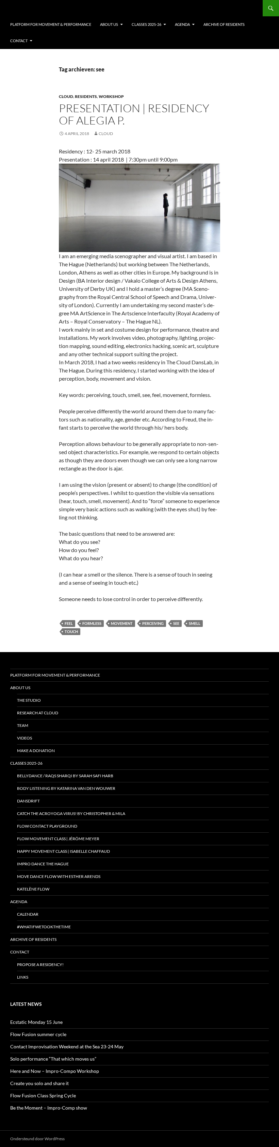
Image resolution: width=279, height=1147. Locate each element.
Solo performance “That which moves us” (53, 1059)
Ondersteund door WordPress (37, 1138)
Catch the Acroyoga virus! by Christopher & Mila (71, 813)
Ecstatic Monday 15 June (36, 1022)
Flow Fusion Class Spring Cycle (43, 1095)
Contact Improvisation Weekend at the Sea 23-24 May (67, 1046)
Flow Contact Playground (47, 826)
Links (22, 977)
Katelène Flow (33, 889)
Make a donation (36, 750)
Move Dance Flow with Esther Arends (58, 876)
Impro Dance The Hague (43, 863)
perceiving (153, 623)
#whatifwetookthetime (44, 926)
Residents (86, 96)
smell (194, 623)
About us (109, 24)
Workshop (111, 96)
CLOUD (66, 96)
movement (122, 623)
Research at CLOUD (37, 712)
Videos (24, 738)
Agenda (182, 24)
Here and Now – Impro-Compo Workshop (54, 1071)
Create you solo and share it (39, 1083)
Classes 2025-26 (146, 24)
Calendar (27, 914)
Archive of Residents (224, 24)
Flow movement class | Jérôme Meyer (58, 838)
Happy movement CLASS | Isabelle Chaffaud (63, 851)
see (176, 623)
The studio (29, 700)
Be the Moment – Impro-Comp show (48, 1108)
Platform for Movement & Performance (50, 24)
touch (71, 631)
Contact (19, 40)
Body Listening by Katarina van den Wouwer (66, 788)
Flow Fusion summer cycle (38, 1034)
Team (22, 725)
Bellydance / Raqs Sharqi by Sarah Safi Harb (65, 775)
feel (69, 623)
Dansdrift (28, 800)
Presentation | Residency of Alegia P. (134, 114)
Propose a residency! (40, 964)
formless (91, 623)
